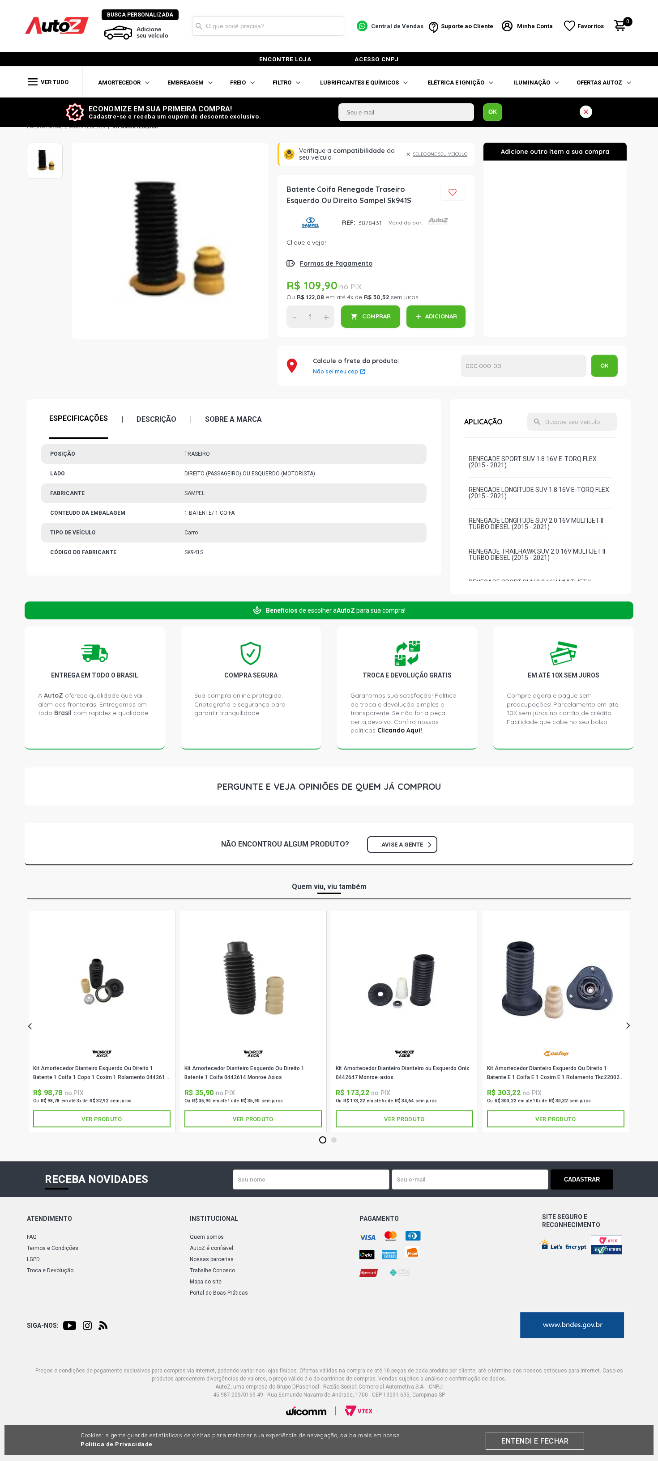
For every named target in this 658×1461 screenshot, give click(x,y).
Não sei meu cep (335, 371)
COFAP (555, 1057)
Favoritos (590, 26)
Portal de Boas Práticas (219, 1293)
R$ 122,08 (310, 297)
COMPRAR (376, 316)
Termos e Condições (52, 1248)
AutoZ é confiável (211, 1248)
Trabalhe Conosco (212, 1270)
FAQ (32, 1237)
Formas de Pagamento (336, 263)
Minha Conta (535, 26)
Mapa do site (206, 1282)
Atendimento (49, 1218)
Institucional (214, 1218)
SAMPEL (310, 222)
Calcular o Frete (523, 366)
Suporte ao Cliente (467, 26)
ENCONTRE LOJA (285, 59)
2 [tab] (334, 1140)
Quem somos (207, 1237)
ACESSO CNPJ (377, 59)
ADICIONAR (441, 316)
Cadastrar (582, 1179)
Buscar (198, 26)
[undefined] (170, 241)
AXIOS (102, 1057)
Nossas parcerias (212, 1259)
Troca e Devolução (50, 1270)
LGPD (33, 1259)
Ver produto (101, 1119)
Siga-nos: (43, 1325)
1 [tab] (323, 1140)
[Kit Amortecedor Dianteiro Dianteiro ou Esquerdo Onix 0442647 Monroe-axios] (404, 982)
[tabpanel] (102, 1021)
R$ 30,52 (376, 297)
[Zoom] (45, 160)
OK (492, 112)
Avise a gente (402, 844)
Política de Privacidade (117, 1444)
